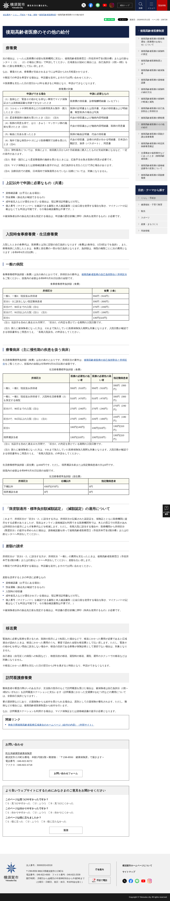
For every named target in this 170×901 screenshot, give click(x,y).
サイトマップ (128, 872)
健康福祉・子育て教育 (151, 204)
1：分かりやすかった (19, 812)
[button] (140, 5)
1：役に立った (15, 821)
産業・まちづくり (149, 224)
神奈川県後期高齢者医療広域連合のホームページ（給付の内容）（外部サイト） (51, 725)
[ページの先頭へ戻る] (163, 896)
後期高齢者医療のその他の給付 (152, 125)
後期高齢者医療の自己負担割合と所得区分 (104, 274)
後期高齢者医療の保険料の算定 (152, 52)
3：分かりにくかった (62, 812)
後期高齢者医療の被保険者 (152, 71)
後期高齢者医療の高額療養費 (152, 176)
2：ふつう (40, 803)
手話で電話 (102, 880)
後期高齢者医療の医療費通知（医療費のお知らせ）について (152, 42)
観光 (143, 211)
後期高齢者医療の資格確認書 (152, 81)
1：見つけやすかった (19, 803)
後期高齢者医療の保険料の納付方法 (152, 90)
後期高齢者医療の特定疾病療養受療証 (152, 144)
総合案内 (6, 15)
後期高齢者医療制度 (47, 15)
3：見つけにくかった (62, 803)
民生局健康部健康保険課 (18, 753)
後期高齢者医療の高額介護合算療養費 (152, 135)
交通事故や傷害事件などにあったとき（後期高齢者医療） (152, 156)
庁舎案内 (99, 869)
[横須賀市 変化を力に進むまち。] (25, 5)
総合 (124, 5)
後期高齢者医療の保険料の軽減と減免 (152, 100)
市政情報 (145, 231)
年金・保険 (32, 15)
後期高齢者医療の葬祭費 (152, 118)
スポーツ (145, 217)
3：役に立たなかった (55, 821)
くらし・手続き (19, 15)
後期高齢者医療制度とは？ (151, 62)
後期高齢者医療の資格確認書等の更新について (152, 167)
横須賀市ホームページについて (137, 865)
